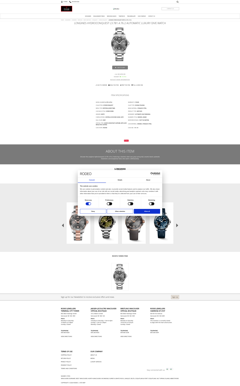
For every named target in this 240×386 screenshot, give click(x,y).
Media (92, 358)
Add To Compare (79, 229)
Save (127, 140)
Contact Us (151, 16)
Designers (68, 20)
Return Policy (66, 358)
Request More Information (120, 80)
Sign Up (175, 297)
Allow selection (120, 211)
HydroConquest (103, 20)
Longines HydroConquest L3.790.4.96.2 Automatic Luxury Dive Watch (161, 219)
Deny (93, 211)
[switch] (109, 203)
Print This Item (125, 85)
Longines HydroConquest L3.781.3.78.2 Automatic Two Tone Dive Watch (78, 219)
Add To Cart (121, 67)
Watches (80, 20)
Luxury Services (96, 362)
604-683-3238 (124, 332)
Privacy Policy (66, 362)
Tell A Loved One (138, 85)
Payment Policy (66, 365)
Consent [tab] (92, 180)
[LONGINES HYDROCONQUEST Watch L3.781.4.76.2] (120, 44)
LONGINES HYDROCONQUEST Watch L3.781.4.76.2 (120, 20)
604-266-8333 (95, 332)
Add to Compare (102, 85)
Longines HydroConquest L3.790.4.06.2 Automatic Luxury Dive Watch (106, 219)
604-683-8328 (65, 332)
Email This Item (114, 85)
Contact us (170, 8)
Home (63, 20)
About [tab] (148, 180)
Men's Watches (88, 20)
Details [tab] (120, 180)
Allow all (147, 211)
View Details (78, 224)
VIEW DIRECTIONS (66, 336)
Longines (74, 20)
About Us (93, 355)
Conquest (95, 20)
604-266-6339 (154, 332)
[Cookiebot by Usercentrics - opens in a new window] (152, 173)
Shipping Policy (66, 355)
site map (82, 383)
